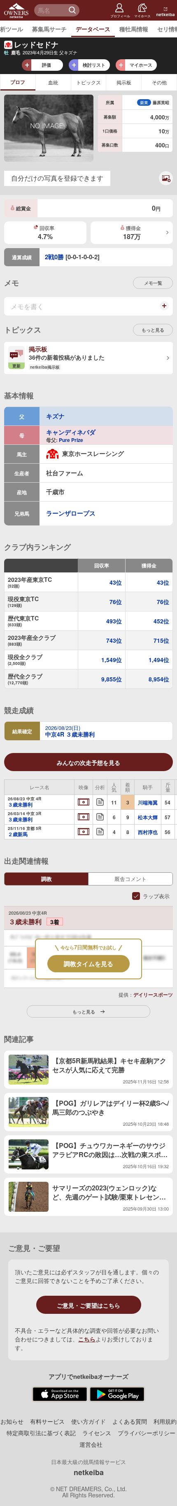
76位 (115, 601)
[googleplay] (117, 1394)
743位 (114, 640)
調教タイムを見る (88, 963)
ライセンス (96, 1433)
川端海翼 (148, 802)
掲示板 (123, 82)
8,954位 (159, 679)
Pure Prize (71, 440)
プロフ (17, 82)
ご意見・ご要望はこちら (88, 1305)
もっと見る (153, 330)
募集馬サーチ (49, 29)
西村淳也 (148, 832)
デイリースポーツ (153, 994)
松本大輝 (148, 817)
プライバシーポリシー (146, 1433)
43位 (115, 582)
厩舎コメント (130, 879)
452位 (161, 621)
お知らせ (11, 1421)
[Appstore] (59, 1394)
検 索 (73, 10)
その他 (159, 82)
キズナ (55, 416)
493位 (114, 621)
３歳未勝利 (20, 805)
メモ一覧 (153, 283)
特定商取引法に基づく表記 (41, 1433)
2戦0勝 (54, 256)
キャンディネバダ (70, 432)
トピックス (88, 82)
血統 (53, 82)
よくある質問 (129, 1421)
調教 (46, 879)
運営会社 (90, 1444)
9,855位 (111, 679)
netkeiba (89, 1472)
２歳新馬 (18, 834)
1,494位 (159, 659)
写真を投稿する (162, 184)
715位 (161, 640)
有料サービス (47, 1421)
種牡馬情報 (133, 29)
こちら (86, 1339)
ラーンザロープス (70, 513)
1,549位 (111, 659)
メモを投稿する (163, 309)
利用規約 (165, 1421)
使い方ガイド (88, 1421)
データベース (93, 29)
